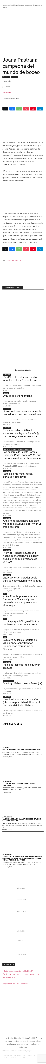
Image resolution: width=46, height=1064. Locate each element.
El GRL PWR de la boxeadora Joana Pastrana (18, 784)
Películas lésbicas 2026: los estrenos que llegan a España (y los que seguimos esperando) (21, 433)
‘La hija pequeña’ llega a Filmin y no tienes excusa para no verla (21, 623)
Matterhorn (7, 92)
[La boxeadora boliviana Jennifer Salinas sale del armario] (23, 804)
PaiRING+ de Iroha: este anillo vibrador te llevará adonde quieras (22, 379)
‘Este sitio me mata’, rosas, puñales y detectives (18, 475)
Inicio (4, 5)
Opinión (6, 393)
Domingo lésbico (9, 681)
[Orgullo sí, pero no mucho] (8, 940)
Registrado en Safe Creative (15, 984)
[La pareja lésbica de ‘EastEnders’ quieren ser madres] (8, 909)
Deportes (14, 77)
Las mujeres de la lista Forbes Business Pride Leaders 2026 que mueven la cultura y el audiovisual (22, 455)
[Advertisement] (23, 33)
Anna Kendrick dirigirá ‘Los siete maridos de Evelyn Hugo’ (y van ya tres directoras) (22, 523)
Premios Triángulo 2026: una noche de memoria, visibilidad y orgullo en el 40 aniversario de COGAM (21, 557)
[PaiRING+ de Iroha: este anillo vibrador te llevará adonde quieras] (8, 928)
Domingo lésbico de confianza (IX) (22, 683)
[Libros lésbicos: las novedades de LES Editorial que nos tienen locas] (8, 952)
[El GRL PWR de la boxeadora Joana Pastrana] (23, 769)
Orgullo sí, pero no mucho (17, 395)
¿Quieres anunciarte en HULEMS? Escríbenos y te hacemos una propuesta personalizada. (20, 974)
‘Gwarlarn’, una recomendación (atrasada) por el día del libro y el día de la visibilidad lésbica (21, 702)
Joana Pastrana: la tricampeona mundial (21, 750)
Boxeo (8, 260)
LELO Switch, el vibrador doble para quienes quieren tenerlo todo (22, 579)
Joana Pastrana (15, 260)
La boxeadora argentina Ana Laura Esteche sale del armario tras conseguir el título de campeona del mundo (22, 858)
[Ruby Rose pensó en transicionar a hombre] (8, 885)
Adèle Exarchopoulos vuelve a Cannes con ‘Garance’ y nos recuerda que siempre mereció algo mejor (20, 601)
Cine (5, 594)
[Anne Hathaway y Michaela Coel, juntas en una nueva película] (8, 897)
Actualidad (10, 5)
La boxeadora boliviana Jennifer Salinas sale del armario (21, 820)
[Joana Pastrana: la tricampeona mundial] (23, 735)
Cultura (5, 748)
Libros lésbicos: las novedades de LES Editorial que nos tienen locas (22, 413)
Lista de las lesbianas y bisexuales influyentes (17, 449)
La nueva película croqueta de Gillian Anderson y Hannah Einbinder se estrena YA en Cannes (20, 644)
